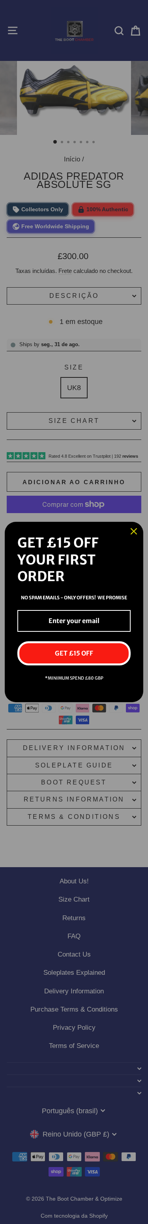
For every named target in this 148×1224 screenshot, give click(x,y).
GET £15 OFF (74, 653)
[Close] (133, 531)
